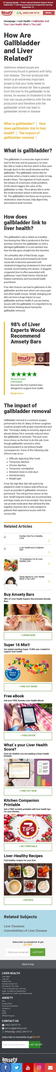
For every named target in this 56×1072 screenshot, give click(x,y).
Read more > (17, 393)
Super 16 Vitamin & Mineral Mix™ (14, 991)
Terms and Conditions (10, 1006)
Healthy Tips (6, 981)
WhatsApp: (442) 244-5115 (18, 1031)
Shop (4, 1011)
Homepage (9, 21)
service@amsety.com (16, 1028)
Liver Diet (5, 979)
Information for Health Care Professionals (17, 993)
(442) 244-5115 (31, 13)
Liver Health (24, 21)
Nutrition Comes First (9, 984)
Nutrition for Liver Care (10, 986)
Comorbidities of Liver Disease (25, 931)
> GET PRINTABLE (28, 846)
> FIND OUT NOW (28, 790)
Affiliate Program (8, 1016)
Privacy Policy (7, 1004)
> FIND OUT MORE (28, 686)
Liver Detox (6, 977)
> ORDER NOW (28, 635)
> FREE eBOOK (28, 735)
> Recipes (28, 900)
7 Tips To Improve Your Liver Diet (14, 989)
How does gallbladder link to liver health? (25, 128)
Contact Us (6, 1008)
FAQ (3, 1001)
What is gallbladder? (19, 124)
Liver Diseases (14, 926)
